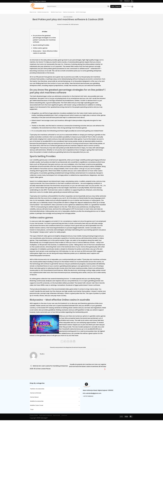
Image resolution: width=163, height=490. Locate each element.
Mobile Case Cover (56, 12)
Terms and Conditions (45, 415)
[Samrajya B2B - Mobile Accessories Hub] (37, 6)
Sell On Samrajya (81, 12)
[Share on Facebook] (61, 341)
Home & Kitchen (35, 393)
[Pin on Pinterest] (71, 341)
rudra (77, 24)
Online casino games (40, 48)
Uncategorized (67, 17)
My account (56, 415)
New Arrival (33, 12)
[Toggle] (79, 389)
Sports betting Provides (41, 45)
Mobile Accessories (43, 12)
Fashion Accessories (69, 12)
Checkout (127, 1)
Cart (121, 1)
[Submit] (108, 6)
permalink (83, 347)
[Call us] (132, 1)
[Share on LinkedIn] (74, 341)
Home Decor (34, 397)
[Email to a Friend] (68, 341)
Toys (31, 409)
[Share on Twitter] (65, 341)
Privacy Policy (34, 415)
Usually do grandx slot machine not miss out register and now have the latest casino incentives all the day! (87, 365)
